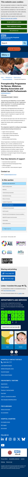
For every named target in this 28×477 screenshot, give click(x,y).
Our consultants (4, 412)
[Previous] (11, 352)
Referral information (5, 409)
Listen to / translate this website (8, 396)
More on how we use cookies (9, 18)
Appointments (4, 384)
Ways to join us (17, 77)
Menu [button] (4, 55)
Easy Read (3, 393)
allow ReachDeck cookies (9, 290)
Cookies (22, 459)
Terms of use (9, 462)
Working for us (9, 77)
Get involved (4, 428)
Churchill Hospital (5, 371)
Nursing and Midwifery (7, 79)
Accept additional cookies (14, 22)
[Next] (16, 352)
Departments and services (10, 327)
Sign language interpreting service (9, 399)
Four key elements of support (7, 97)
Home (2, 77)
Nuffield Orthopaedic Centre (7, 368)
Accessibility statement (14, 459)
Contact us (16, 97)
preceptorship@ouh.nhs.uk (10, 174)
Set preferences (14, 30)
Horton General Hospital (6, 375)
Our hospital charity (5, 422)
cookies (20, 293)
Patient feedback (5, 387)
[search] (24, 43)
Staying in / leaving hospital (7, 390)
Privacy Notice (4, 459)
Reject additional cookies (14, 26)
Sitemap (3, 462)
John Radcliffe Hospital (6, 365)
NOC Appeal (4, 425)
